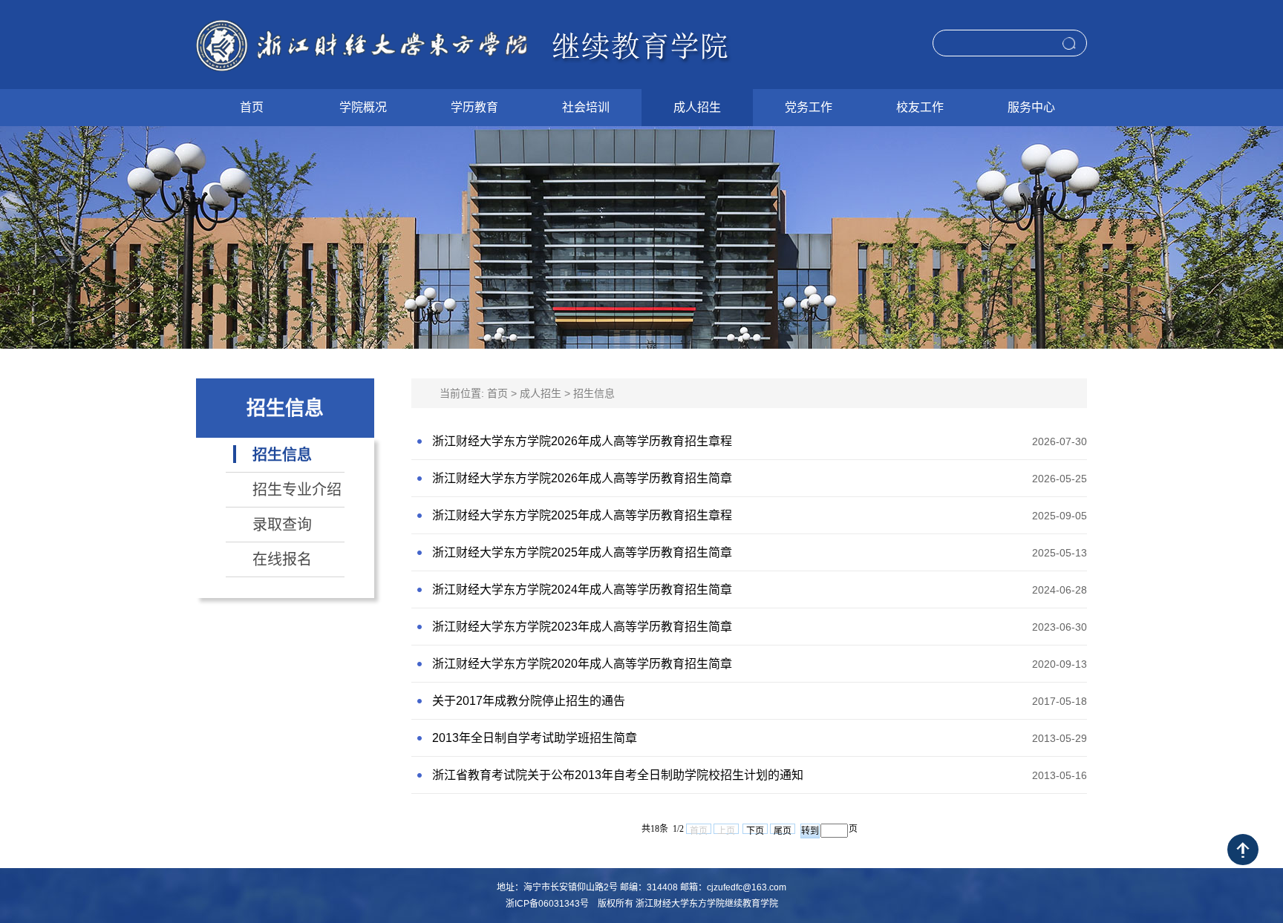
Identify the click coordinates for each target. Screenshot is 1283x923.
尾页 (782, 830)
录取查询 (282, 524)
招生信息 (282, 455)
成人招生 (540, 393)
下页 (755, 830)
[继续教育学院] (464, 44)
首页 (497, 393)
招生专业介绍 (297, 490)
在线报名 (282, 559)
